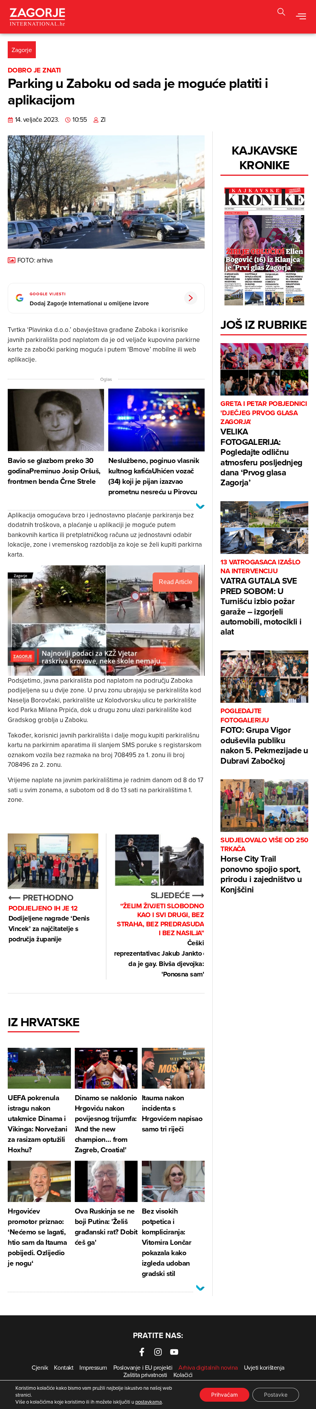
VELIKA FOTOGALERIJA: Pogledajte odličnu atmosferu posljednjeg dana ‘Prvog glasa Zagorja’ (263, 443)
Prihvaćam (224, 1394)
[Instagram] (158, 1352)
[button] (281, 13)
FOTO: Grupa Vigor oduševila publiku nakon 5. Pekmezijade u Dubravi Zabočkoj (264, 736)
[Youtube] (174, 1352)
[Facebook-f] (142, 1352)
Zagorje (22, 49)
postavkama (148, 1401)
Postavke (275, 1394)
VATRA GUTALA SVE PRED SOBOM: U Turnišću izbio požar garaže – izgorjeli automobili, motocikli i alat (260, 598)
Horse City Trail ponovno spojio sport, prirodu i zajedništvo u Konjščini (264, 866)
